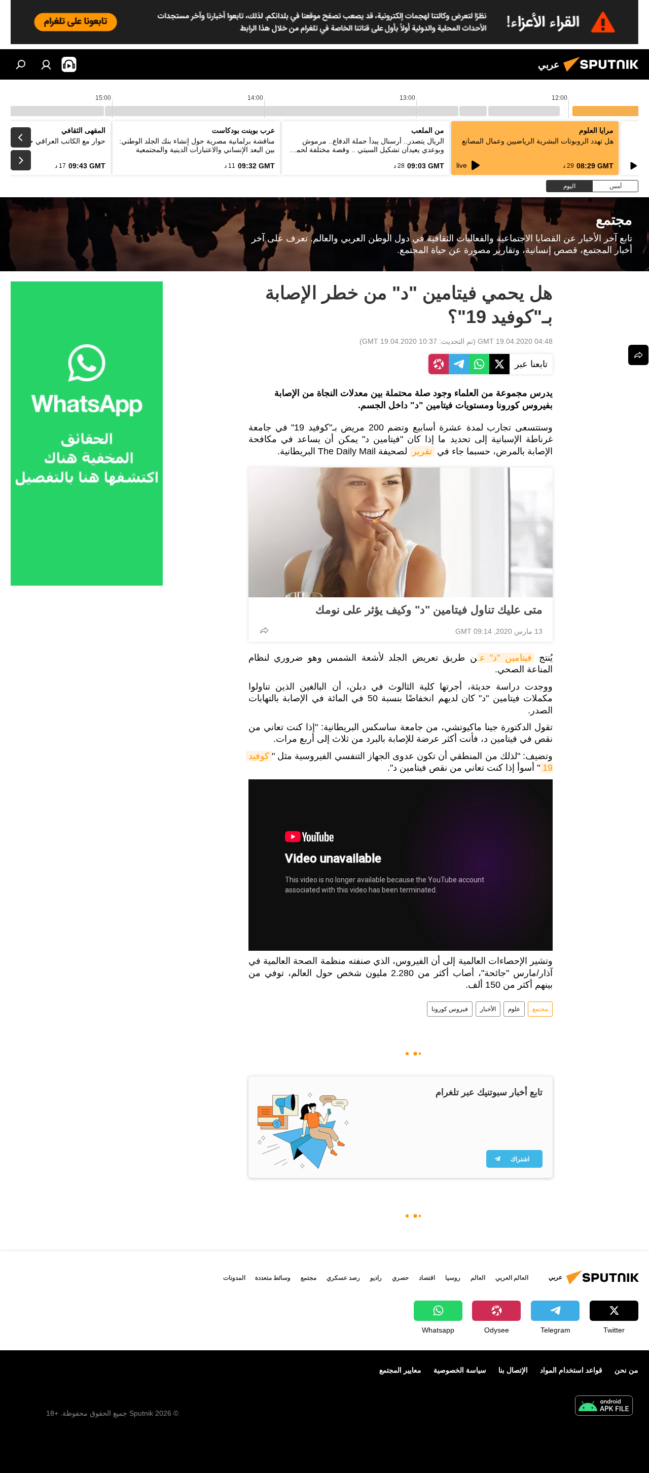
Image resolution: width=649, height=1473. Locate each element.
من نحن (626, 1370)
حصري (400, 1277)
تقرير (422, 451)
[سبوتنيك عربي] (603, 73)
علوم (514, 1009)
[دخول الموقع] (46, 64)
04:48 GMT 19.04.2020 (515, 341)
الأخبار (488, 1009)
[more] (264, 630)
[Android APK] (603, 1406)
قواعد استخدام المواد (571, 1370)
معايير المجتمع (400, 1370)
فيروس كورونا (449, 1009)
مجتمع (540, 1009)
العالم (478, 1277)
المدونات (234, 1277)
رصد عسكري (343, 1277)
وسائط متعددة (273, 1277)
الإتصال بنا (513, 1370)
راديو (376, 1277)
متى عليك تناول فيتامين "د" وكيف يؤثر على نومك (429, 609)
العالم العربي (511, 1277)
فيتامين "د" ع (506, 658)
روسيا (452, 1277)
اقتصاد (427, 1277)
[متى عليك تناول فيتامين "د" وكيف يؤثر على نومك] (400, 532)
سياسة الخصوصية (460, 1370)
